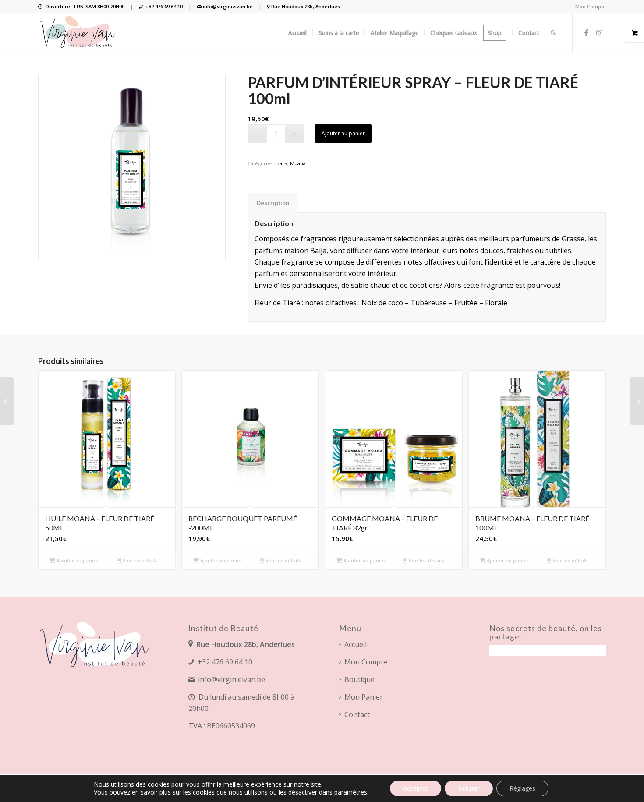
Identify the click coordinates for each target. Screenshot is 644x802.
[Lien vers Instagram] (599, 32)
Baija (281, 163)
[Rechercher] (553, 33)
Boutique (359, 679)
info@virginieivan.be (228, 6)
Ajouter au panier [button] (77, 560)
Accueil (355, 644)
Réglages (522, 788)
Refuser (469, 788)
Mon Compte (590, 6)
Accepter (415, 788)
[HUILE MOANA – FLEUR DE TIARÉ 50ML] (7, 401)
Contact (357, 714)
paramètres (350, 792)
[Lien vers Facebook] (586, 32)
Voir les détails (139, 560)
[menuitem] (588, 6)
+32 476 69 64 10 (164, 6)
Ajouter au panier (343, 133)
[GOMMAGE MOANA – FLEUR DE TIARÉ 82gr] (637, 401)
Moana (298, 163)
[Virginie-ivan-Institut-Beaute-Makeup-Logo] (78, 33)
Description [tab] (273, 203)
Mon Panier (363, 697)
